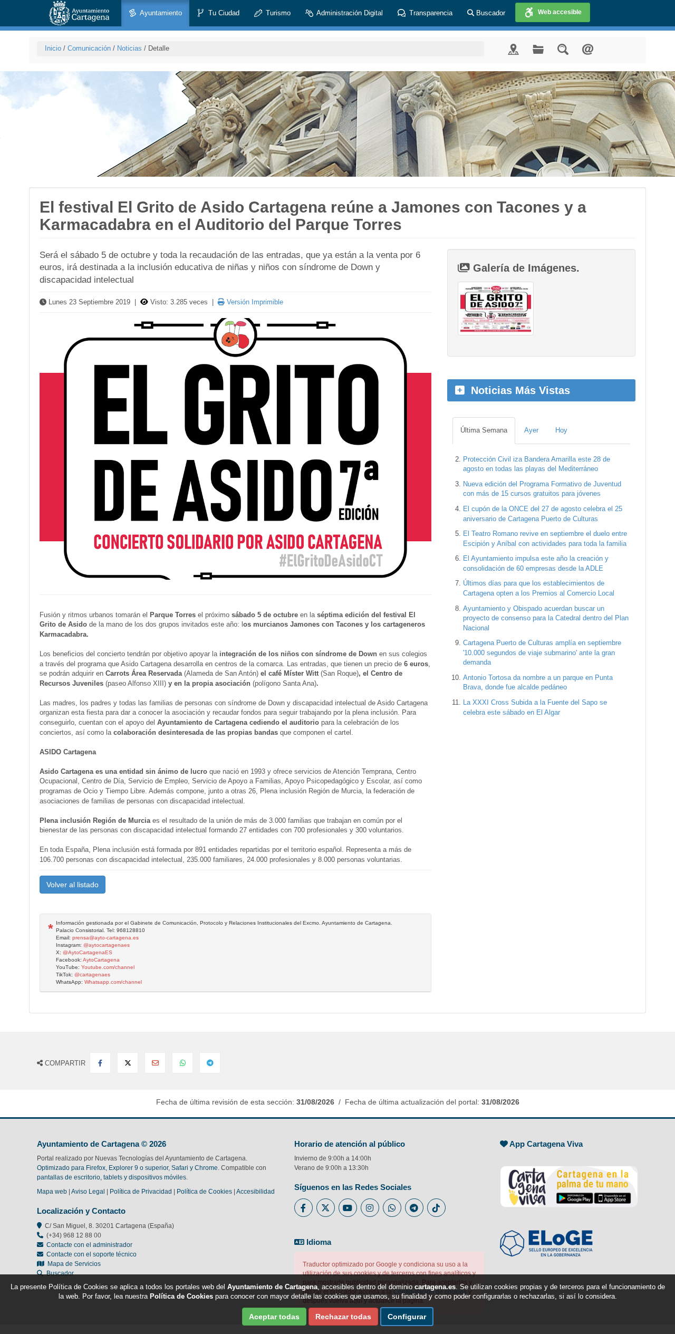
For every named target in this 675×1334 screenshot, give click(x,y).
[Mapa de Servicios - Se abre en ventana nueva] (513, 49)
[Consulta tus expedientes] (538, 49)
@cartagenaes (92, 974)
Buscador (489, 13)
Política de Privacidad (141, 1191)
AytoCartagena (101, 960)
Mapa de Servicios (72, 1264)
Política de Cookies (204, 1191)
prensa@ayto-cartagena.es (105, 937)
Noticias (129, 48)
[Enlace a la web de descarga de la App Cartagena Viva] (569, 1181)
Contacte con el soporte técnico (91, 1254)
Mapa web (52, 1191)
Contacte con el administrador (89, 1245)
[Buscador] (562, 49)
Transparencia (429, 13)
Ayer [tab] (531, 430)
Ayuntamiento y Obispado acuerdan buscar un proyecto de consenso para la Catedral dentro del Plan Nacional (546, 618)
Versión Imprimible (254, 302)
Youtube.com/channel (107, 967)
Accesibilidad (255, 1191)
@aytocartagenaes (106, 945)
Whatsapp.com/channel (113, 982)
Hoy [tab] (561, 430)
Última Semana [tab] (483, 430)
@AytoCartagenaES (87, 952)
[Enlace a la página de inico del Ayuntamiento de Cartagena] (79, 13)
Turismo (277, 13)
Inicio (53, 48)
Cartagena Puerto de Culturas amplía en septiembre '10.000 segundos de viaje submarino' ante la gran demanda (542, 652)
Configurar (407, 1316)
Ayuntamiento (160, 13)
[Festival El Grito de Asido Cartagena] (235, 449)
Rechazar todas (343, 1316)
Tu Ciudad (222, 13)
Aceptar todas (274, 1316)
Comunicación (89, 48)
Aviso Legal (88, 1191)
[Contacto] (587, 49)
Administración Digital (349, 13)
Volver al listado (72, 884)
